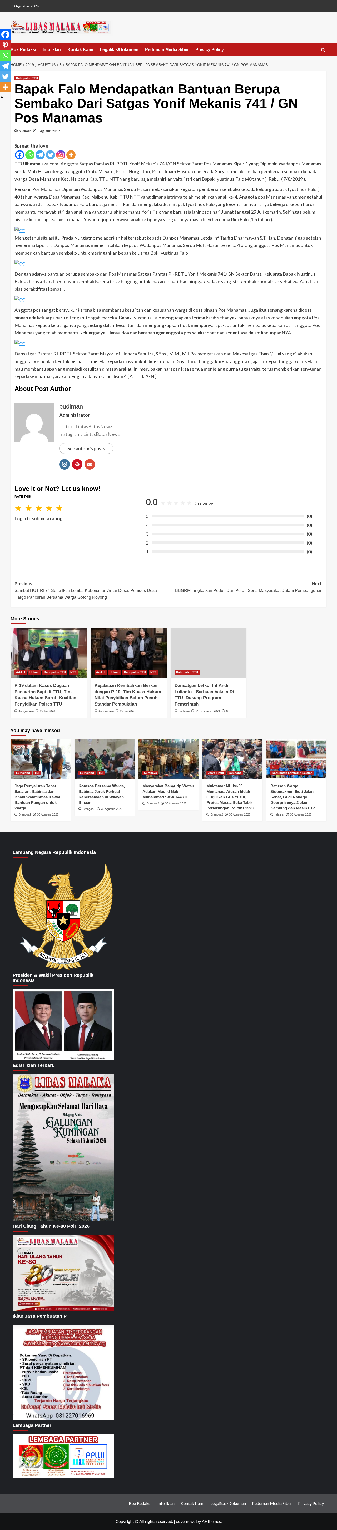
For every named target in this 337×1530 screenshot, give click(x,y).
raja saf (279, 814)
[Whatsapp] (29, 154)
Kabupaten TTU (27, 78)
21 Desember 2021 (208, 711)
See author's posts (86, 448)
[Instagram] (60, 154)
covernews (185, 1521)
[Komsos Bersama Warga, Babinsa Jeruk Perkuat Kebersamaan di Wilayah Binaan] (105, 759)
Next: (249, 587)
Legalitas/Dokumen (119, 49)
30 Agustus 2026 (47, 814)
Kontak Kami (80, 49)
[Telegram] (40, 154)
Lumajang (23, 772)
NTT (73, 672)
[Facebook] (19, 154)
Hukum (34, 672)
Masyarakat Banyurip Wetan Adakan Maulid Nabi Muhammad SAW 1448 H (168, 791)
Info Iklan (52, 49)
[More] (71, 154)
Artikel (20, 672)
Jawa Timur (216, 772)
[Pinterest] (5, 45)
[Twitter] (50, 154)
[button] (323, 50)
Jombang (235, 772)
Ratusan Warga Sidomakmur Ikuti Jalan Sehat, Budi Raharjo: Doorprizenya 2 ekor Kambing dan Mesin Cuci (293, 797)
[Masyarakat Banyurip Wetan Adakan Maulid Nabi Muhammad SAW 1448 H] (168, 759)
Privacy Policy (209, 49)
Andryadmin (26, 711)
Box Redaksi (23, 49)
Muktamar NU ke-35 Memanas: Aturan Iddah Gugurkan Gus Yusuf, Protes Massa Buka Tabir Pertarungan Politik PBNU (230, 797)
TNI (36, 772)
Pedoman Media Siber (167, 49)
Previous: (85, 591)
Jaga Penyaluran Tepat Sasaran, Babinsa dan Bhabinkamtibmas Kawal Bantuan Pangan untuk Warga (37, 797)
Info (274, 767)
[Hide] (2, 97)
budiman (25, 131)
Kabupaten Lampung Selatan (292, 772)
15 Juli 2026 (47, 711)
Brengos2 (25, 814)
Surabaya (150, 772)
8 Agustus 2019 (49, 131)
